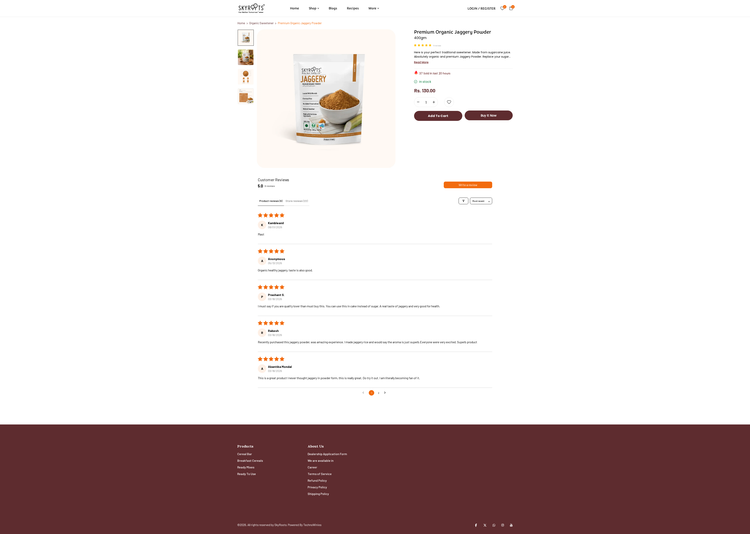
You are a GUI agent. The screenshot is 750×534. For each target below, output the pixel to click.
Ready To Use (246, 474)
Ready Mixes (245, 467)
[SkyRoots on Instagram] (502, 525)
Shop (312, 8)
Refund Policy (317, 480)
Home (294, 8)
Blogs (333, 8)
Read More (421, 62)
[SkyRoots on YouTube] (511, 525)
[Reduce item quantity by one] (418, 102)
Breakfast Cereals (250, 460)
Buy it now (488, 115)
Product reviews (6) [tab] (270, 200)
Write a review (468, 185)
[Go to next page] (386, 393)
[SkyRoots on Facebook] (476, 525)
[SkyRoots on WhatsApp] (494, 525)
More (372, 8)
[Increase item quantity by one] (434, 102)
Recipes (353, 8)
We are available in (321, 460)
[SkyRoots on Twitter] (485, 525)
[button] (423, 45)
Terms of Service (320, 474)
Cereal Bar (244, 454)
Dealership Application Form (327, 454)
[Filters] (463, 201)
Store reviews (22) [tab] (297, 200)
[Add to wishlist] (449, 102)
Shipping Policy (318, 494)
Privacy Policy (317, 487)
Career (312, 467)
